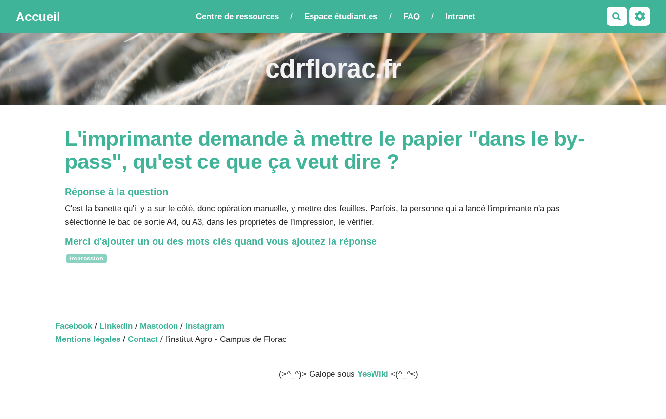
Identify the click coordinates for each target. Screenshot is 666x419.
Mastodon (159, 326)
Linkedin (116, 326)
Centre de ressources (237, 16)
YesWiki (372, 374)
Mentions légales (87, 339)
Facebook (73, 326)
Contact (143, 339)
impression (86, 258)
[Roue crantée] (639, 16)
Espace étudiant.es (340, 16)
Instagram (204, 326)
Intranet (460, 16)
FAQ (411, 16)
